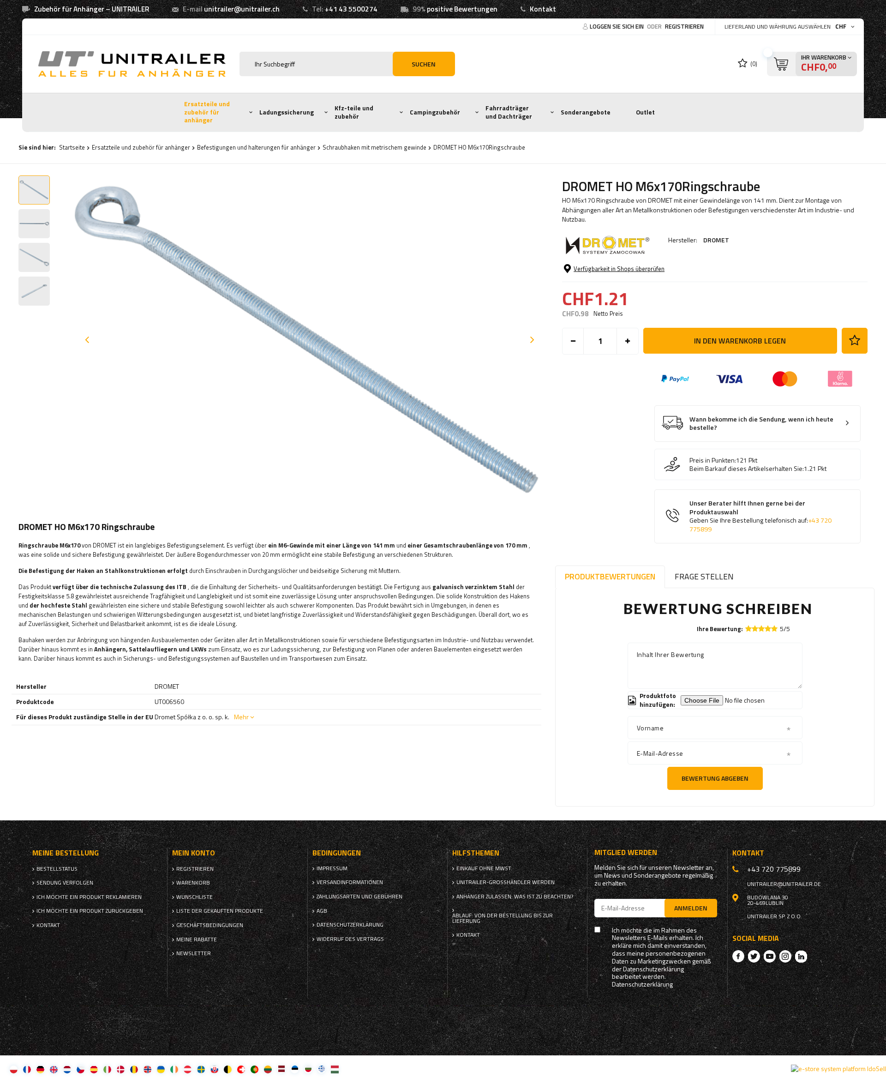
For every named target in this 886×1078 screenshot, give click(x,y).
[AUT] (187, 1069)
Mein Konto (193, 853)
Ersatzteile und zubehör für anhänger (207, 112)
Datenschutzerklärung (350, 924)
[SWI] (241, 1069)
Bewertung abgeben (715, 778)
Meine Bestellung (65, 853)
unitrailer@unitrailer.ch (242, 9)
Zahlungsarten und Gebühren (359, 896)
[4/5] (768, 628)
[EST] (294, 1069)
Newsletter (193, 953)
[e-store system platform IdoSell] (838, 1069)
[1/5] (748, 628)
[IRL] (174, 1069)
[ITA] (107, 1069)
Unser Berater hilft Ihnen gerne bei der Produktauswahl (760, 516)
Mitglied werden (625, 852)
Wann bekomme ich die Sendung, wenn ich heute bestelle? (761, 423)
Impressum (332, 868)
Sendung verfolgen (64, 882)
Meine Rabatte (196, 939)
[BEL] (227, 1069)
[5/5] (774, 628)
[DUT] (67, 1069)
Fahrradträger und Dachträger (508, 112)
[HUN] (334, 1069)
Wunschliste (194, 897)
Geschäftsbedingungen (209, 925)
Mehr (241, 717)
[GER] (40, 1069)
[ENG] (53, 1069)
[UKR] (161, 1069)
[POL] (13, 1069)
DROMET (716, 240)
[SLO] (214, 1069)
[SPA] (94, 1069)
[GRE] (321, 1069)
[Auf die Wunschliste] (855, 341)
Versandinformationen (350, 882)
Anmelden (690, 908)
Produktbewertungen (610, 576)
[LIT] (268, 1069)
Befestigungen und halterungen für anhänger (256, 147)
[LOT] (281, 1069)
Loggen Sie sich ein (617, 26)
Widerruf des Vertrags (350, 939)
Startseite (72, 147)
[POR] (254, 1069)
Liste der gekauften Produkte (219, 911)
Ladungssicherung (286, 112)
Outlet (645, 112)
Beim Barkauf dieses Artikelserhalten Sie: (746, 468)
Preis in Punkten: (712, 460)
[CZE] (80, 1069)
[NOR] (147, 1069)
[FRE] (27, 1069)
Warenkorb (193, 882)
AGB (322, 911)
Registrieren (684, 26)
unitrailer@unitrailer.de (784, 884)
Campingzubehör (435, 112)
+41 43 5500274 (351, 9)
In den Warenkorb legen (740, 340)
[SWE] (201, 1069)
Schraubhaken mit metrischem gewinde (374, 147)
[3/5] (761, 628)
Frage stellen (704, 576)
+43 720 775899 (774, 869)
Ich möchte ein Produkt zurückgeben (89, 911)
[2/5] (755, 628)
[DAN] (120, 1069)
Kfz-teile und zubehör (354, 112)
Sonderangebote (586, 112)
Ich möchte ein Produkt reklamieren (89, 897)
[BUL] (308, 1069)
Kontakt (543, 9)
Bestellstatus (57, 869)
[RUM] (134, 1069)
